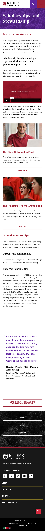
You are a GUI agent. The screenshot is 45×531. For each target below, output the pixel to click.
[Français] (6, 528)
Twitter (11, 476)
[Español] (8, 528)
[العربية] (4, 528)
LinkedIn (24, 476)
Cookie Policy (30, 523)
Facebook (5, 476)
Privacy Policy (14, 523)
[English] (10, 528)
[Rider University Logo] (14, 457)
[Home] (11, 4)
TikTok (31, 476)
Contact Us (22, 526)
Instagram (18, 476)
